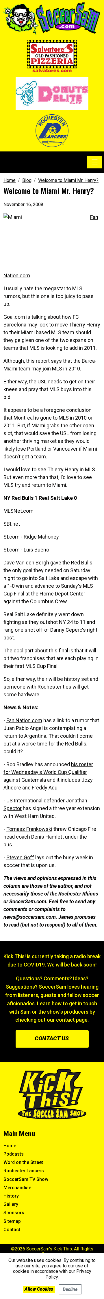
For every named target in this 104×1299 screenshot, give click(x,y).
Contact (11, 1229)
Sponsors (13, 1212)
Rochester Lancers (23, 1170)
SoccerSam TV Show (25, 1179)
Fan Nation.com (24, 720)
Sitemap (12, 1221)
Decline (70, 1289)
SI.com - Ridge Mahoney (31, 537)
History (11, 1196)
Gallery (10, 1204)
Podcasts (13, 1154)
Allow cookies (39, 1289)
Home (9, 1145)
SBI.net (11, 524)
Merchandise (17, 1187)
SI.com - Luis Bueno (26, 550)
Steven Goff (20, 857)
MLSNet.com (18, 511)
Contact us (52, 1038)
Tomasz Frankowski (29, 829)
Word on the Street (23, 1162)
